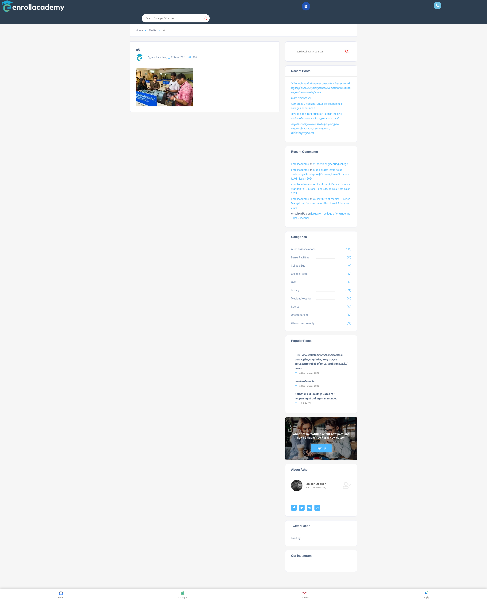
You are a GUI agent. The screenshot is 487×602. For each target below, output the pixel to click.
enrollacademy (300, 164)
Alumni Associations (303, 249)
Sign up (321, 448)
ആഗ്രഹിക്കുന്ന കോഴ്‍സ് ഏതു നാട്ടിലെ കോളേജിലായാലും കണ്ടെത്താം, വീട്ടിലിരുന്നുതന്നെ (315, 128)
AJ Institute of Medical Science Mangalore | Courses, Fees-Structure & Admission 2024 (320, 189)
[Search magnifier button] (205, 18)
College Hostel (299, 273)
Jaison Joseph (316, 484)
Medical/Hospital (301, 298)
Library (295, 290)
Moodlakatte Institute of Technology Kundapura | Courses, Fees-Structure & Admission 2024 (320, 174)
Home (139, 30)
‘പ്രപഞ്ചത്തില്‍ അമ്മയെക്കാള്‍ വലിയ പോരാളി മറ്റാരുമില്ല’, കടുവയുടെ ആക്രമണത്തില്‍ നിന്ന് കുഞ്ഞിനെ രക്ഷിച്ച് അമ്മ (321, 88)
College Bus (298, 265)
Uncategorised (300, 314)
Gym (294, 282)
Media (152, 30)
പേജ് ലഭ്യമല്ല (300, 97)
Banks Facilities (300, 257)
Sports (295, 306)
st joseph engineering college (330, 164)
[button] (306, 6)
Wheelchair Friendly (302, 323)
